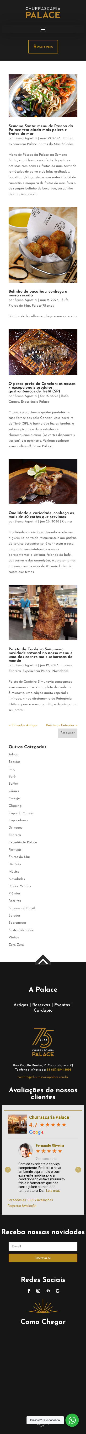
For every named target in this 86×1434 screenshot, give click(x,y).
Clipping (15, 806)
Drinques (15, 828)
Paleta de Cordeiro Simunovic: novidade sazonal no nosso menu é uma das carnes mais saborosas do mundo (41, 655)
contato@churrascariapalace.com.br (43, 1077)
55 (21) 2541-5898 (59, 1069)
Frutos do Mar (49, 144)
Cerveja (14, 798)
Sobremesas (18, 923)
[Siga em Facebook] (28, 1291)
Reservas (43, 46)
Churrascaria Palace (49, 1117)
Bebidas (15, 762)
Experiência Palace (23, 144)
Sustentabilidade (21, 930)
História (15, 864)
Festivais (15, 850)
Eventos (62, 1005)
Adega (13, 754)
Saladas (68, 144)
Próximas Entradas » (61, 725)
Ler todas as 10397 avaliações (30, 1200)
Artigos (21, 1005)
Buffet (68, 138)
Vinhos (14, 937)
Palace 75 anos (43, 306)
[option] (43, 1166)
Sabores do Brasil (22, 908)
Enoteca (15, 671)
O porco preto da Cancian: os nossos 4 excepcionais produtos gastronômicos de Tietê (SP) (42, 387)
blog (12, 769)
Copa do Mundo (21, 813)
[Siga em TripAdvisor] (48, 1291)
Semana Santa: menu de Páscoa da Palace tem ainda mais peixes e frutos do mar (41, 130)
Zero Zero (16, 945)
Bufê (64, 300)
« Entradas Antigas (23, 725)
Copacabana (18, 820)
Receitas (15, 901)
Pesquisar (67, 733)
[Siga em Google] (57, 1291)
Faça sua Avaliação (22, 1206)
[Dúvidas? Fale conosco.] (72, 1420)
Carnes (14, 402)
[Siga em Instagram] (38, 1291)
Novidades (60, 671)
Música (14, 872)
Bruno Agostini (26, 138)
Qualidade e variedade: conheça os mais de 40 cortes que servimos (41, 515)
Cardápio (43, 1011)
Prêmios (15, 893)
